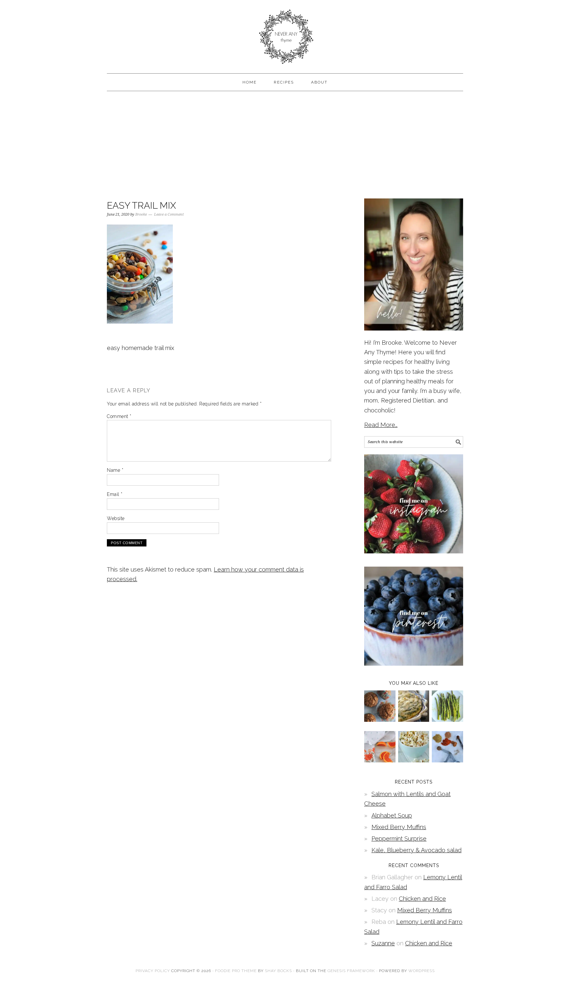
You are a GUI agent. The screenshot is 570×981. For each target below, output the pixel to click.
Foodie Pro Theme (236, 970)
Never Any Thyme (285, 34)
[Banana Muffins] (380, 719)
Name (115, 470)
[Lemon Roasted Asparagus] (447, 719)
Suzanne (383, 943)
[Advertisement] (285, 144)
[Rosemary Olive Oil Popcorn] (413, 760)
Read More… (380, 424)
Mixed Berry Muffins (398, 826)
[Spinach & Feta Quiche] (413, 719)
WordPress (421, 970)
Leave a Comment (169, 214)
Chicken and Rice (422, 898)
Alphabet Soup (391, 815)
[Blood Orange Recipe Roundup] (380, 760)
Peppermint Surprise (399, 838)
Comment (119, 416)
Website (116, 518)
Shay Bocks (278, 970)
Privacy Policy (153, 970)
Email (115, 494)
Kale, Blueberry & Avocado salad (416, 850)
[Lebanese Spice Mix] (447, 760)
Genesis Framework (351, 970)
